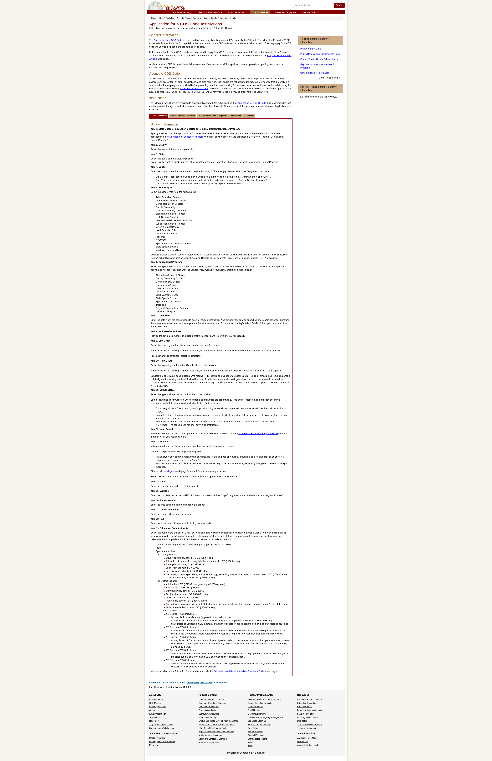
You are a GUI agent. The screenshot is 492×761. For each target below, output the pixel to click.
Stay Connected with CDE (161, 724)
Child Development (256, 713)
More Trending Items (329, 77)
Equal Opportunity (157, 713)
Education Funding (207, 717)
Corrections (249, 116)
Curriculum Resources (209, 713)
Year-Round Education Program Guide (258, 433)
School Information (158, 116)
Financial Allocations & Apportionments (216, 724)
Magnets (171, 471)
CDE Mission (155, 702)
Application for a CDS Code (168, 40)
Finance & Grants (236, 12)
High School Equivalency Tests (213, 727)
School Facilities (255, 731)
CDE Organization (157, 706)
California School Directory (309, 699)
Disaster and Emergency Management (265, 717)
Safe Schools (254, 727)
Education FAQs (304, 706)
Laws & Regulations (306, 713)
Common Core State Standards (213, 702)
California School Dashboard (212, 699)
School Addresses (177, 116)
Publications (303, 720)
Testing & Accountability (210, 12)
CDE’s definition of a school (194, 88)
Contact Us (154, 710)
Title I (250, 742)
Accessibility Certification (308, 745)
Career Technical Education (260, 702)
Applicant (222, 116)
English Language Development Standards (218, 720)
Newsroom (154, 720)
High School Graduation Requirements (216, 731)
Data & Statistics (259, 12)
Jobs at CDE (155, 717)
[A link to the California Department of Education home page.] (166, 5)
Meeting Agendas (157, 737)
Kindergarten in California (210, 735)
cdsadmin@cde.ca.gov (199, 682)
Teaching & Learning (181, 12)
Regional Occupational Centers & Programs (317, 65)
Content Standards (207, 710)
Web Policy (302, 741)
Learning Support (310, 12)
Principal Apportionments (259, 724)
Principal (191, 116)
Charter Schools (255, 706)
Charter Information (207, 116)
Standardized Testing (257, 738)
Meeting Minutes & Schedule (162, 741)
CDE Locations (156, 699)
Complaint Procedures (209, 706)
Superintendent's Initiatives (161, 727)
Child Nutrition (254, 710)
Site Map (312, 737)
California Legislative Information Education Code (238, 671)
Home (154, 18)
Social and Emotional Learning (213, 738)
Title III (251, 745)
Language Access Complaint (310, 710)
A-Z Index (301, 737)
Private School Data (310, 48)
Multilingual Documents (308, 717)
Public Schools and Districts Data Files (320, 53)
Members (153, 745)
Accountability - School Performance (264, 699)
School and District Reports (309, 724)
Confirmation (235, 116)
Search (339, 5)
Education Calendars (306, 702)
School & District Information (189, 18)
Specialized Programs (285, 12)
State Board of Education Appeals (185, 136)
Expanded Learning (257, 720)
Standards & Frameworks (210, 742)
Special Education (256, 735)
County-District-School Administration (220, 18)
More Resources (308, 727)
